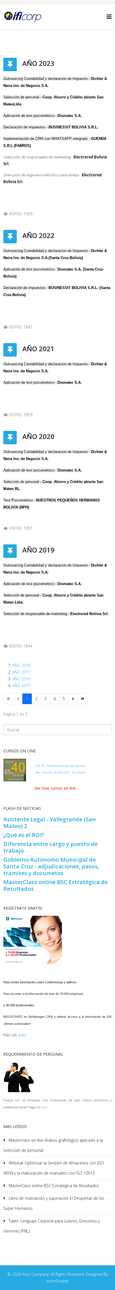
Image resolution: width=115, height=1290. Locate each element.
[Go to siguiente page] (73, 698)
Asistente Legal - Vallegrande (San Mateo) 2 (49, 822)
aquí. (45, 1107)
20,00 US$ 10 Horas (69, 772)
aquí (22, 1034)
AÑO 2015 (21, 685)
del (38, 772)
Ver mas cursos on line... (56, 788)
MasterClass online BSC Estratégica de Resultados (55, 885)
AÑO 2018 (21, 665)
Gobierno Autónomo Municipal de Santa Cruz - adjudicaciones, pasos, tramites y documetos (51, 866)
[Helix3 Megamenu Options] (109, 16)
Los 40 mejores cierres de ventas (60, 765)
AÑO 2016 (21, 678)
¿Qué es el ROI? (23, 835)
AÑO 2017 (21, 672)
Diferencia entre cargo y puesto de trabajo (50, 847)
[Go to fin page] (82, 698)
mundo (47, 772)
